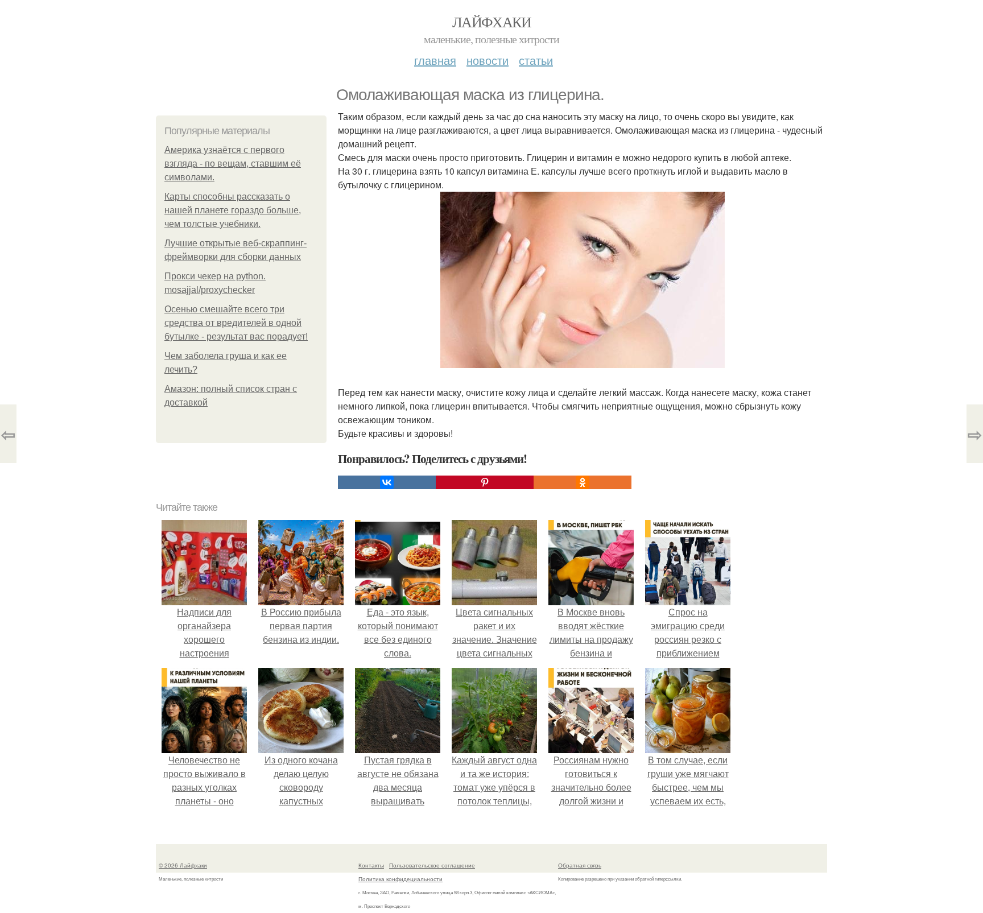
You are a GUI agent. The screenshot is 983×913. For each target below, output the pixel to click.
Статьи (536, 60)
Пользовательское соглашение (432, 865)
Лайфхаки (491, 21)
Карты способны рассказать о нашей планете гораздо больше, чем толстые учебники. (232, 210)
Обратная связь (579, 865)
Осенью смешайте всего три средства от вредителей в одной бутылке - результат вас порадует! (236, 322)
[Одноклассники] (582, 482)
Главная (435, 60)
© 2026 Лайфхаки (183, 865)
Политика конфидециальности (400, 879)
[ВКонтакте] (387, 482)
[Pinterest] (485, 482)
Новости (487, 60)
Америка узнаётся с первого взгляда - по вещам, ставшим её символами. (232, 163)
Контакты (371, 865)
